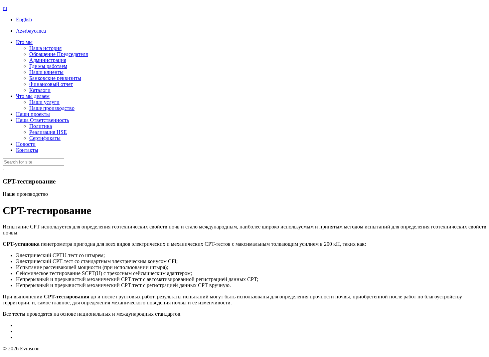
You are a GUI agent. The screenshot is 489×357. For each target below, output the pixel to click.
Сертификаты (45, 138)
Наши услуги (44, 102)
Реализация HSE (48, 132)
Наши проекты (33, 114)
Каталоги (40, 90)
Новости (26, 144)
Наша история (45, 48)
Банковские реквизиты (55, 78)
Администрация (47, 60)
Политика (40, 126)
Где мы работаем (48, 66)
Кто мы (24, 42)
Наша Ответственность (42, 120)
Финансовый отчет (51, 84)
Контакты (27, 150)
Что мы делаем (33, 96)
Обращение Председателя (58, 54)
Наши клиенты (46, 72)
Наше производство (52, 108)
